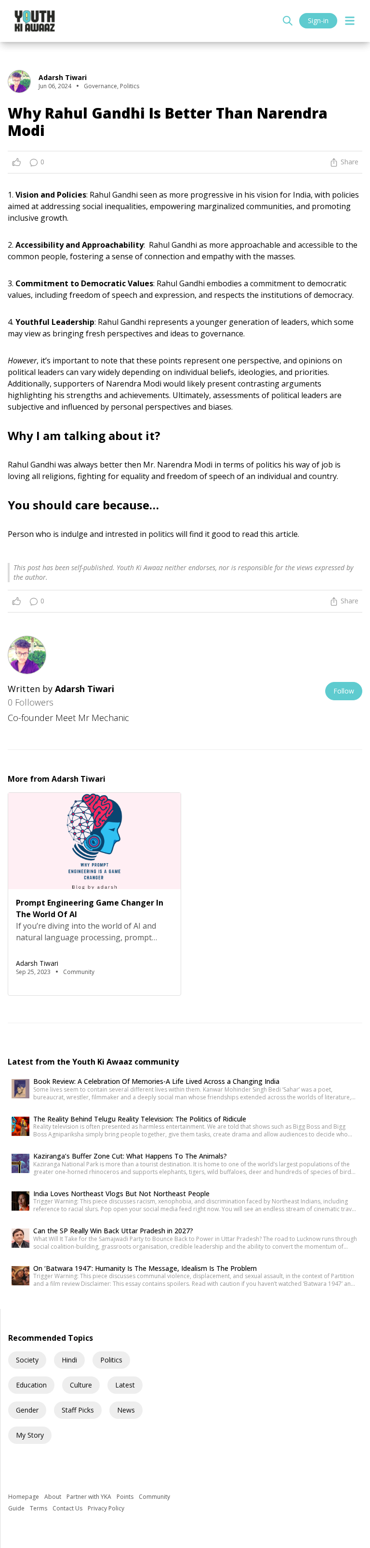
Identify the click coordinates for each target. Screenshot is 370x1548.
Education (31, 1384)
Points (126, 1497)
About (53, 1497)
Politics (111, 1359)
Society (27, 1359)
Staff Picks (78, 1410)
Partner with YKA (89, 1497)
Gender (27, 1410)
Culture (81, 1384)
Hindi (69, 1359)
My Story (30, 1435)
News (126, 1410)
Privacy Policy (106, 1508)
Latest (125, 1384)
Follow (343, 690)
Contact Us (68, 1508)
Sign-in (318, 20)
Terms (39, 1508)
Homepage (24, 1497)
